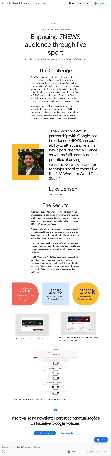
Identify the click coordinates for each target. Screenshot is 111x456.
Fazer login (101, 3)
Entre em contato (68, 433)
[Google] (6, 447)
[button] (83, 3)
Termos (37, 447)
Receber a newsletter (44, 433)
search (73, 3)
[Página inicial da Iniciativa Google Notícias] (15, 3)
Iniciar (101, 439)
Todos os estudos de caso (14, 14)
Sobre (43, 3)
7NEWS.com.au (39, 95)
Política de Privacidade (23, 447)
